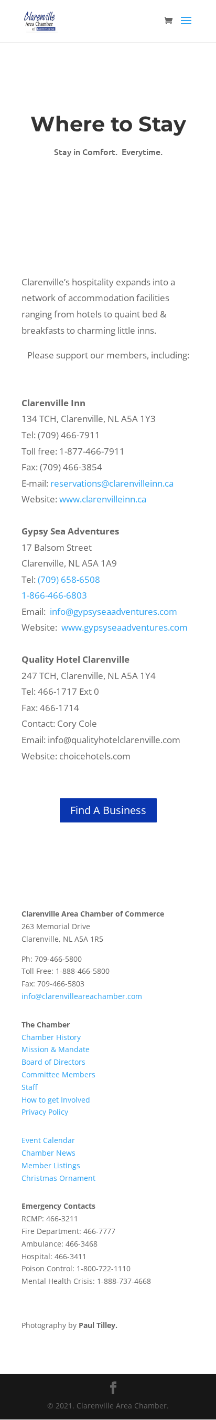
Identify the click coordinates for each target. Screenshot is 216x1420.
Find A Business (108, 810)
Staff (29, 1087)
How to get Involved (55, 1100)
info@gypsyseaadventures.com (113, 611)
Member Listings (50, 1165)
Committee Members (58, 1074)
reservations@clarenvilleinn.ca (112, 483)
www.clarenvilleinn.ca (102, 499)
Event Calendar (48, 1140)
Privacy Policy (44, 1112)
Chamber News (48, 1153)
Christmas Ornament (58, 1178)
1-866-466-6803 (54, 595)
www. (72, 627)
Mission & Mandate (55, 1049)
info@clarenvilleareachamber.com (81, 996)
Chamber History (51, 1037)
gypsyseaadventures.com (136, 627)
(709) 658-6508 (69, 579)
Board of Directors (53, 1062)
